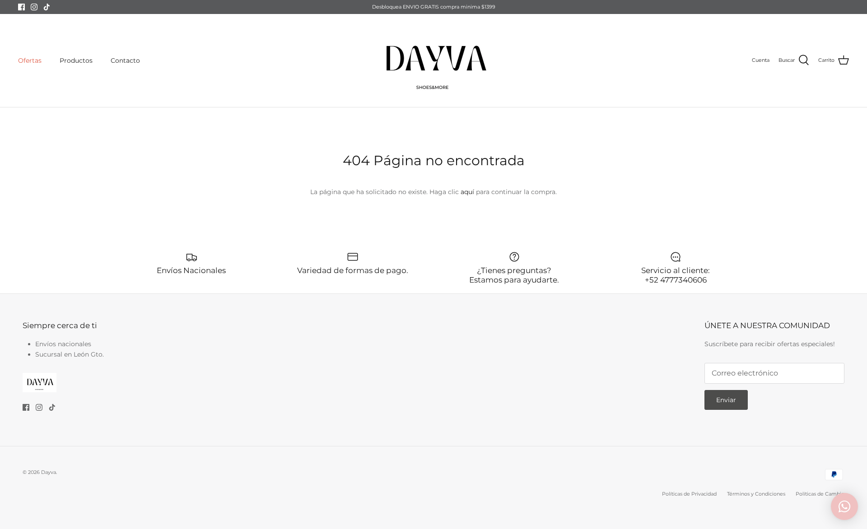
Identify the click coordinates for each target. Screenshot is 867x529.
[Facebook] (21, 7)
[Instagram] (34, 7)
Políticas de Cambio (820, 494)
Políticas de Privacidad (689, 494)
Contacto (125, 60)
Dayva (48, 472)
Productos (76, 60)
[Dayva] (433, 60)
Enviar (726, 400)
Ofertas (30, 60)
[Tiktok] (46, 7)
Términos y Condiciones (756, 494)
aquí (467, 192)
